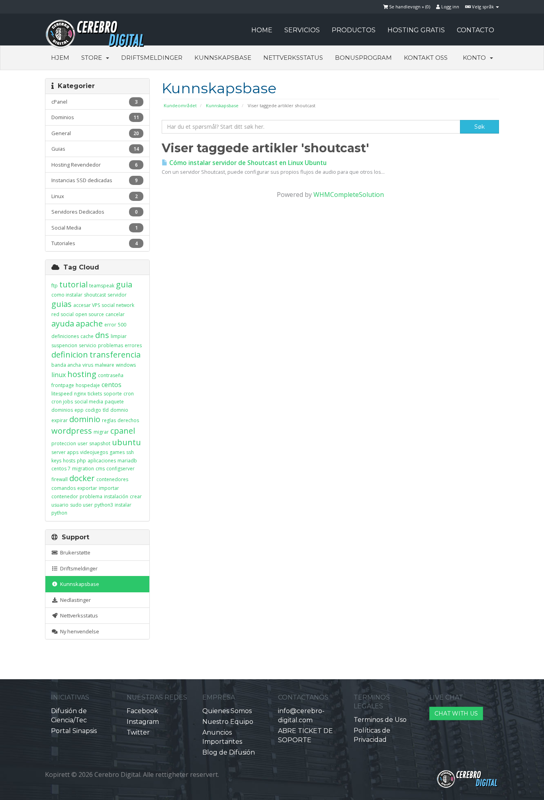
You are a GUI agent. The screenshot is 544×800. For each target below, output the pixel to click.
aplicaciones (102, 460)
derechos (128, 420)
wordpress (71, 430)
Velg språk (483, 7)
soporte (113, 393)
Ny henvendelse (78, 631)
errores (133, 345)
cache (87, 336)
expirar (59, 420)
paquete (114, 401)
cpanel (122, 430)
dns (102, 335)
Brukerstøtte (74, 552)
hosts (69, 460)
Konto (476, 57)
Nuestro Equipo (227, 721)
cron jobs (62, 401)
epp (79, 410)
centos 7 (60, 468)
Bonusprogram (363, 57)
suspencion (64, 345)
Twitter (138, 732)
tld (106, 410)
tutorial (73, 284)
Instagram (143, 721)
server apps (64, 452)
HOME (261, 30)
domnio (119, 410)
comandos (63, 488)
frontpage (62, 385)
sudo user (81, 504)
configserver (120, 468)
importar (109, 488)
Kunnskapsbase (222, 57)
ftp (54, 285)
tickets (95, 393)
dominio (84, 419)
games (117, 452)
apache (89, 323)
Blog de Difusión (228, 752)
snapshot (99, 443)
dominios (62, 410)
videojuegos (94, 452)
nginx (80, 393)
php (81, 460)
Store (93, 57)
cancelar (115, 314)
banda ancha (66, 365)
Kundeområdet (180, 105)
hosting (81, 374)
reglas (109, 420)
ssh (130, 452)
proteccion (63, 443)
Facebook (142, 711)
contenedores (112, 479)
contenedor (64, 496)
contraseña (110, 375)
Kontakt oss (426, 57)
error (110, 324)
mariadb (127, 460)
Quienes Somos (227, 711)
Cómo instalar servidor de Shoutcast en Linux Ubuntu (247, 163)
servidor (117, 294)
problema (91, 496)
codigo (93, 410)
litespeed (61, 393)
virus (87, 365)
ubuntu (126, 442)
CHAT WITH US (456, 713)
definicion (69, 354)
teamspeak (101, 285)
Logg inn (449, 7)
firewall (59, 479)
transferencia (115, 354)
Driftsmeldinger (151, 57)
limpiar (119, 336)
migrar (101, 432)
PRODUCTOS (354, 30)
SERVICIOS (302, 30)
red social (62, 314)
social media (88, 401)
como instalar (66, 294)
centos (111, 384)
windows (126, 365)
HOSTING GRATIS (416, 30)
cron (128, 393)
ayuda (62, 323)
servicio (87, 345)
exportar (87, 488)
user (83, 443)
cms (100, 468)
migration (83, 468)
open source (89, 314)
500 (122, 324)
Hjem (60, 57)
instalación (116, 496)
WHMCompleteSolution (348, 194)
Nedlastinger (74, 599)
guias (61, 304)
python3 (103, 504)
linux (58, 374)
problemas (110, 345)
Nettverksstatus (293, 57)
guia (124, 284)
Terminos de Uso (380, 719)
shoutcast (95, 294)
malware (104, 365)
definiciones (65, 336)
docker (82, 478)
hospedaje (88, 385)
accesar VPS (86, 305)
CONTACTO (475, 30)
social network (118, 305)
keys (56, 460)
